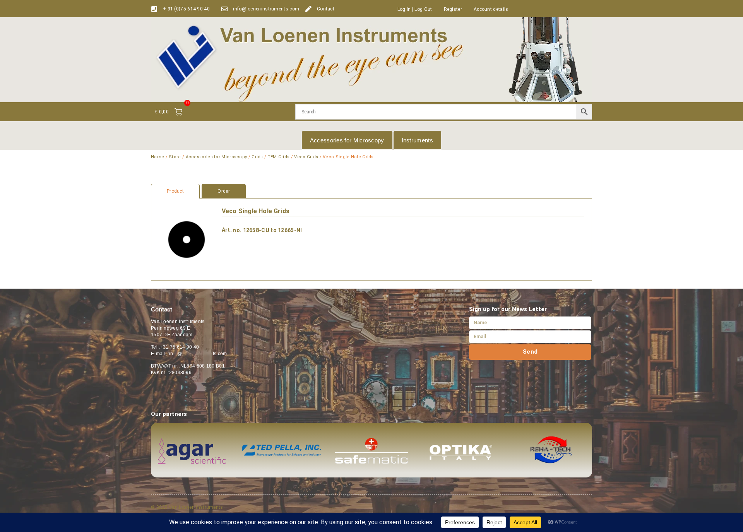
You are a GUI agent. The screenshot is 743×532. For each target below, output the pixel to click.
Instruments (417, 140)
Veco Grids (306, 156)
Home (157, 156)
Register (453, 9)
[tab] (371, 191)
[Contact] (308, 9)
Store (175, 156)
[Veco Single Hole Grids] (186, 239)
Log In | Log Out (414, 9)
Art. (227, 230)
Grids (257, 156)
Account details (491, 9)
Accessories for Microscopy (347, 140)
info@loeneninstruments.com (266, 9)
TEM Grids (279, 156)
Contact (325, 9)
